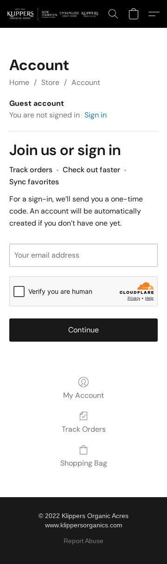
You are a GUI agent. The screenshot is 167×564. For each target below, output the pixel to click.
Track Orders (84, 429)
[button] (55, 14)
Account (85, 82)
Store (50, 82)
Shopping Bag (83, 463)
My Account (83, 395)
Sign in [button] (95, 115)
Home (19, 82)
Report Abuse (83, 541)
